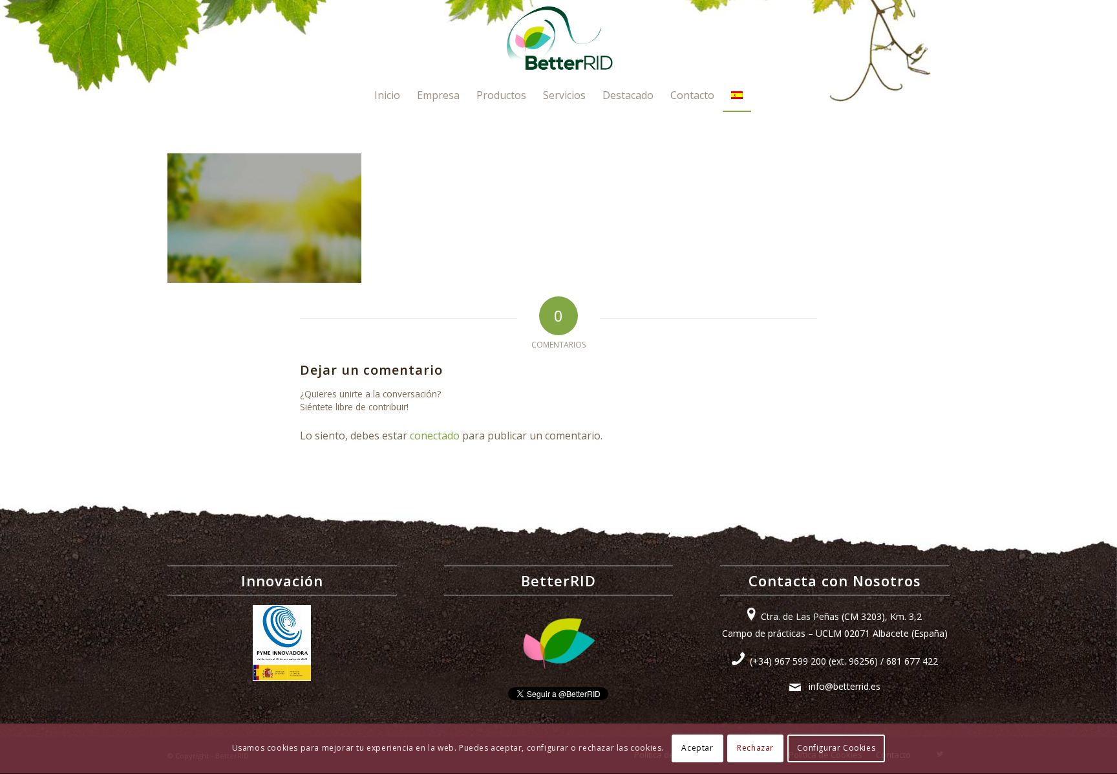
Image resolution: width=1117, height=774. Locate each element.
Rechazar (755, 748)
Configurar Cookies (836, 748)
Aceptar (697, 748)
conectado (435, 435)
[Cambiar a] (737, 95)
